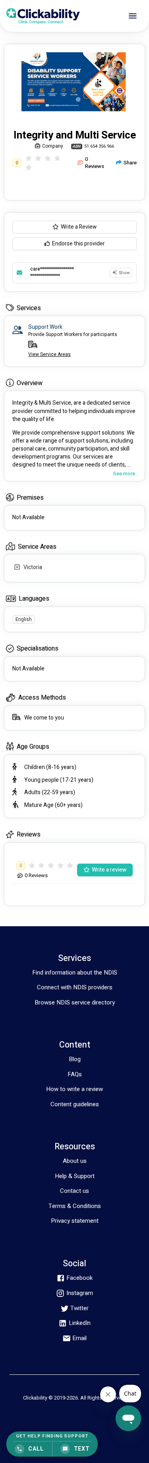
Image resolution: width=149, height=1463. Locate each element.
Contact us (74, 1190)
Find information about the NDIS (74, 972)
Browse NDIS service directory (75, 1002)
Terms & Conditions (74, 1206)
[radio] (28, 158)
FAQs (75, 1074)
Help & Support (75, 1176)
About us (75, 1161)
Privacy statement (75, 1220)
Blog (75, 1059)
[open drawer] (133, 16)
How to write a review (74, 1089)
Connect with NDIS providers (74, 987)
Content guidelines (74, 1104)
